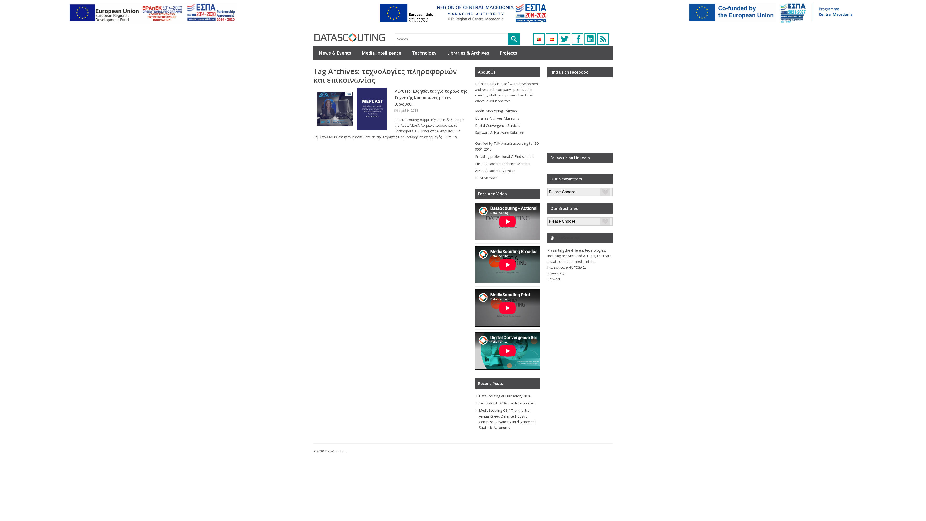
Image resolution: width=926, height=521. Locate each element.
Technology (424, 53)
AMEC (479, 170)
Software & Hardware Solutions (499, 132)
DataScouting (485, 84)
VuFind (516, 156)
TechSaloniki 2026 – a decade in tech (508, 403)
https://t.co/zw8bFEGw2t (566, 267)
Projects (508, 53)
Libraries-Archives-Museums (497, 118)
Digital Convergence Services (497, 125)
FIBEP (479, 163)
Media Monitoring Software (496, 111)
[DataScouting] (349, 38)
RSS (603, 39)
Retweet (553, 279)
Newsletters (556, 190)
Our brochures (558, 220)
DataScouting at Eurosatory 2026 (505, 396)
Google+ (590, 39)
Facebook (577, 39)
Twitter (564, 39)
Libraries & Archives (468, 53)
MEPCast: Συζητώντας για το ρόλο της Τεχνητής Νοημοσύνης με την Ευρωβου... (430, 98)
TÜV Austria (503, 143)
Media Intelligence (381, 53)
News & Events (335, 53)
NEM (479, 178)
